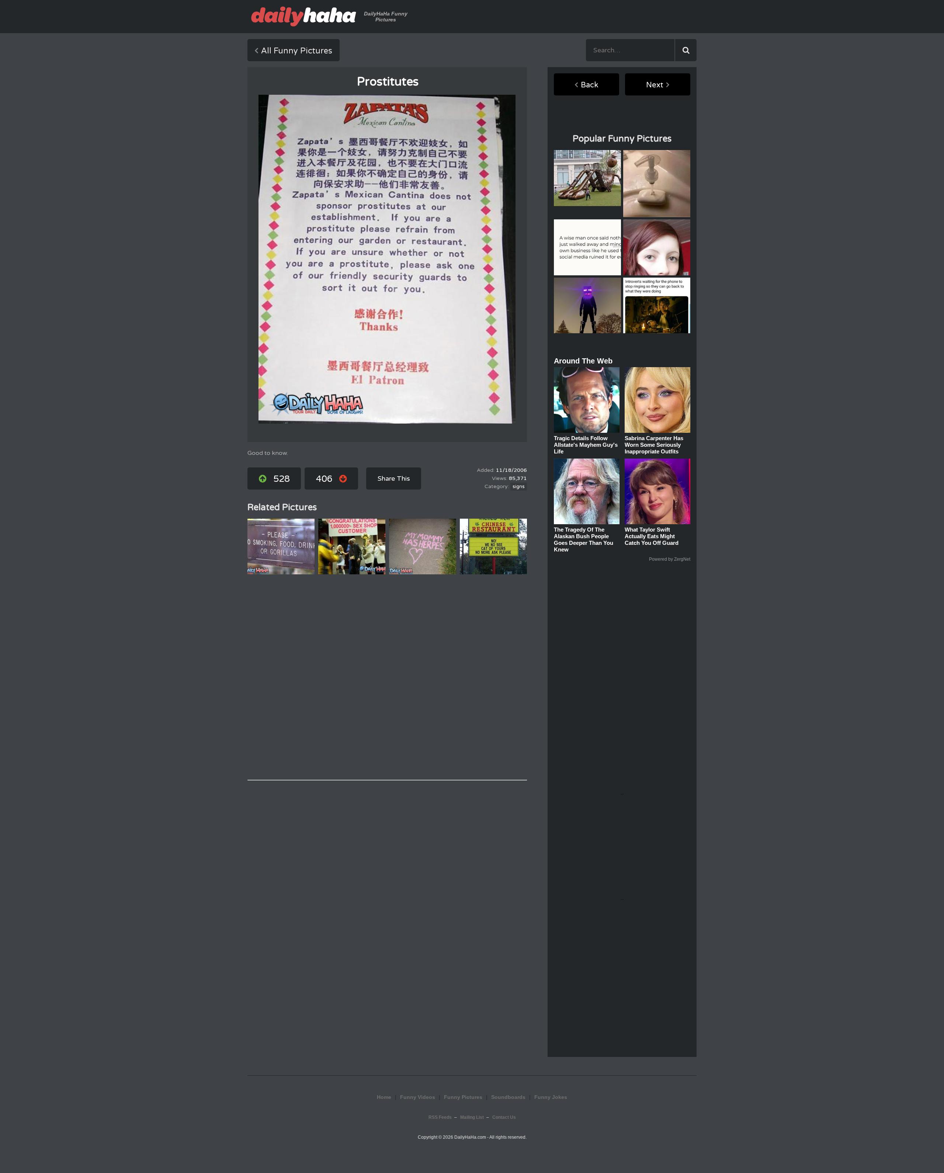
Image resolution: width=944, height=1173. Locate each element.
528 (281, 479)
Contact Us (504, 1117)
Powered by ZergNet (669, 559)
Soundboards (508, 1097)
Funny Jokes (550, 1097)
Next (654, 85)
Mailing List (472, 1117)
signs (519, 487)
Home (384, 1097)
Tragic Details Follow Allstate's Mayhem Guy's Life (586, 445)
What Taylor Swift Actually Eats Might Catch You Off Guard (651, 536)
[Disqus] (387, 677)
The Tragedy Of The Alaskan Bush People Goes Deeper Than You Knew (583, 539)
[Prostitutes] (387, 259)
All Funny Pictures (296, 51)
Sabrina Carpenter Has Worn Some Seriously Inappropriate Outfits (654, 445)
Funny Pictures (463, 1097)
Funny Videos (417, 1097)
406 (324, 479)
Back (589, 85)
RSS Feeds (440, 1117)
